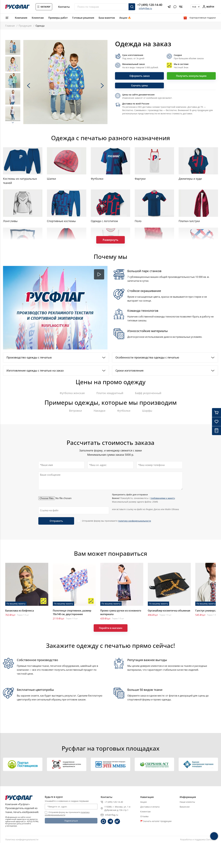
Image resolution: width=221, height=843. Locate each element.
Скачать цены (139, 85)
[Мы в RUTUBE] (117, 821)
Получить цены (158, 733)
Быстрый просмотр (26, 584)
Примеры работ (58, 17)
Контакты (64, 6)
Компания (21, 17)
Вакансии (185, 806)
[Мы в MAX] (103, 821)
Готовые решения (83, 17)
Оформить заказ (139, 76)
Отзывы (144, 816)
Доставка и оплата (150, 806)
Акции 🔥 (125, 17)
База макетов (107, 17)
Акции (143, 801)
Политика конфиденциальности (21, 839)
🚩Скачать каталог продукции (156, 821)
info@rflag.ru (145, 8)
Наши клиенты (187, 801)
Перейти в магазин (110, 628)
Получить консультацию (191, 76)
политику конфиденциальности (134, 520)
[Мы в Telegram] (110, 821)
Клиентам (38, 17)
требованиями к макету (162, 498)
